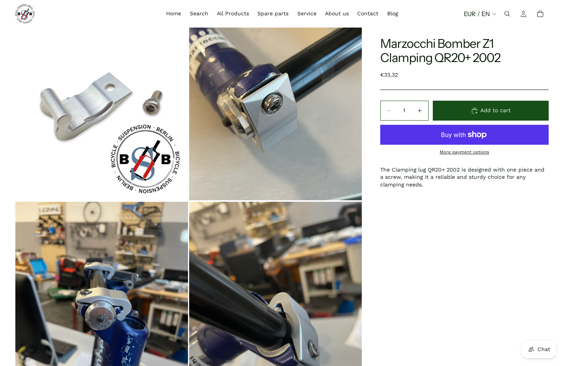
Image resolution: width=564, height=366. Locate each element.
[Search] (507, 13)
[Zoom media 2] (275, 114)
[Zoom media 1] (101, 114)
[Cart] (540, 13)
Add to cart (495, 110)
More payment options (464, 152)
